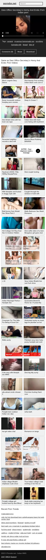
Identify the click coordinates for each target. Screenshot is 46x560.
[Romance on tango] (34, 423)
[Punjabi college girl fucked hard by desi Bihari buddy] (11, 493)
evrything (39, 41)
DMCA (7, 557)
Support (14, 557)
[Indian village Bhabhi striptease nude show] (11, 474)
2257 (3, 557)
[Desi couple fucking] (34, 164)
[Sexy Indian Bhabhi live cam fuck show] (34, 273)
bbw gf (31, 45)
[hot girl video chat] (11, 423)
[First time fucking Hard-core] (34, 384)
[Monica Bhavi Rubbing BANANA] (34, 131)
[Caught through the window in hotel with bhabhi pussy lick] (34, 184)
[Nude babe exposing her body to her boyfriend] (34, 493)
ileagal (25, 45)
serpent (10, 41)
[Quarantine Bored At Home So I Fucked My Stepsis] (34, 293)
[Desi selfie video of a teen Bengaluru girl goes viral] (34, 223)
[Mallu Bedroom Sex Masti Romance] (34, 203)
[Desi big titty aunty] (34, 365)
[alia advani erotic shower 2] (11, 384)
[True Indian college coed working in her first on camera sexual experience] (34, 474)
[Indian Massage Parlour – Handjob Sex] (11, 293)
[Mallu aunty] (11, 332)
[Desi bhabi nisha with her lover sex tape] (11, 112)
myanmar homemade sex (24, 41)
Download (30, 52)
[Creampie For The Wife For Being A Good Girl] (11, 312)
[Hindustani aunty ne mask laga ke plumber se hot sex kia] (34, 312)
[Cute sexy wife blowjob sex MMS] (11, 365)
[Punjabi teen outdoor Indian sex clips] (11, 404)
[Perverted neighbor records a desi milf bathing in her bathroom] (11, 131)
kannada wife (16, 45)
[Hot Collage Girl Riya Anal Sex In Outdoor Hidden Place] (11, 223)
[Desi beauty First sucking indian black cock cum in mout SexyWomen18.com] (34, 73)
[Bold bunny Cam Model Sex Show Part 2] (11, 203)
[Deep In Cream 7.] (34, 92)
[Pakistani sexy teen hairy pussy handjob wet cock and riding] (34, 332)
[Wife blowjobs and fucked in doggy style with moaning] (11, 184)
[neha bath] (34, 404)
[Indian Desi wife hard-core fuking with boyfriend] (34, 112)
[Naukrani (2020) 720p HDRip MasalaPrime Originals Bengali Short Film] (11, 164)
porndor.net (9, 3)
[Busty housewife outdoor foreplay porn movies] (11, 92)
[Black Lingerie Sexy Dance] (11, 73)
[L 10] (11, 273)
